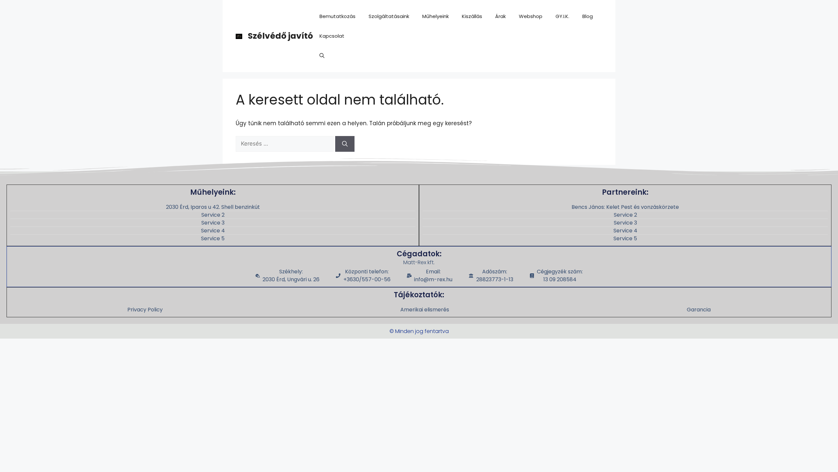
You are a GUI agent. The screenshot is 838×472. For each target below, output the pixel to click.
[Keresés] (345, 144)
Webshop (530, 16)
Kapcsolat (331, 35)
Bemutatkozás (337, 16)
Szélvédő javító (280, 36)
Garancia (699, 309)
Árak (500, 16)
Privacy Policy (145, 309)
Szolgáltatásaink (389, 16)
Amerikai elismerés (424, 309)
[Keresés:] (285, 144)
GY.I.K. (562, 16)
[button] (322, 56)
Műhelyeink (435, 16)
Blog (587, 16)
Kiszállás (472, 16)
